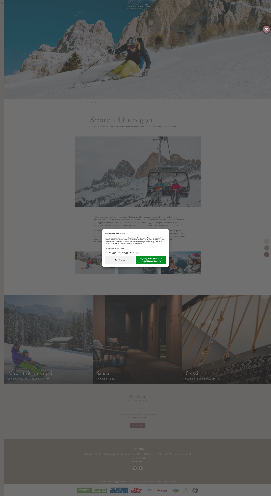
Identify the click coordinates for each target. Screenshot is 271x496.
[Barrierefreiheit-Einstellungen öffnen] (266, 29)
